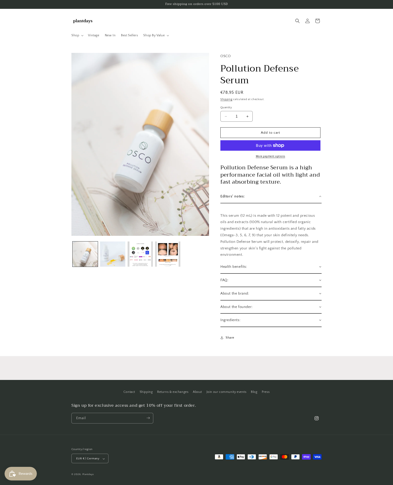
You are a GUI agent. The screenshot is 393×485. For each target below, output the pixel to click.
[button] (77, 35)
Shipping (226, 99)
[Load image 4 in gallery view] (167, 254)
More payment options (270, 156)
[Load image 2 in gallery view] (112, 254)
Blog (254, 392)
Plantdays (88, 474)
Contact (129, 392)
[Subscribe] (148, 418)
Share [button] (230, 338)
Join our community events (227, 392)
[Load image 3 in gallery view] (140, 254)
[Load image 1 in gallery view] (85, 254)
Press (266, 392)
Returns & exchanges (172, 392)
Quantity (226, 107)
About (197, 392)
